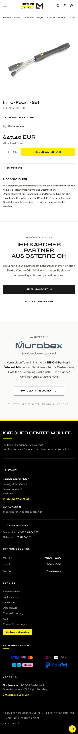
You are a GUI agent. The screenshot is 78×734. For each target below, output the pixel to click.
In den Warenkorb (48, 152)
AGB (5, 618)
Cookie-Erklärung (13, 613)
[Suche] (58, 6)
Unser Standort (37, 289)
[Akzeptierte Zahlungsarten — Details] (39, 661)
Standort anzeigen (19, 499)
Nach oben (9, 723)
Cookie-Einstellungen (15, 624)
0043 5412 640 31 (28, 532)
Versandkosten (11, 591)
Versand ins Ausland (16, 695)
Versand (20, 143)
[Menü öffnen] (5, 5)
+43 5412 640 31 (12, 507)
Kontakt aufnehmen (39, 301)
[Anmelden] (65, 6)
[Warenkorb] (72, 6)
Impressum (9, 602)
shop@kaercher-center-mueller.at (22, 511)
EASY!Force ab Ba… (56, 17)
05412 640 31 (24, 537)
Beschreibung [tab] (14, 167)
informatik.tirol (29, 718)
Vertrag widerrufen (17, 632)
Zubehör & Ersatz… (12, 17)
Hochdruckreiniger (34, 17)
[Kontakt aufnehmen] (72, 729)
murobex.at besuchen (36, 390)
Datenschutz (10, 607)
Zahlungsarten (11, 597)
